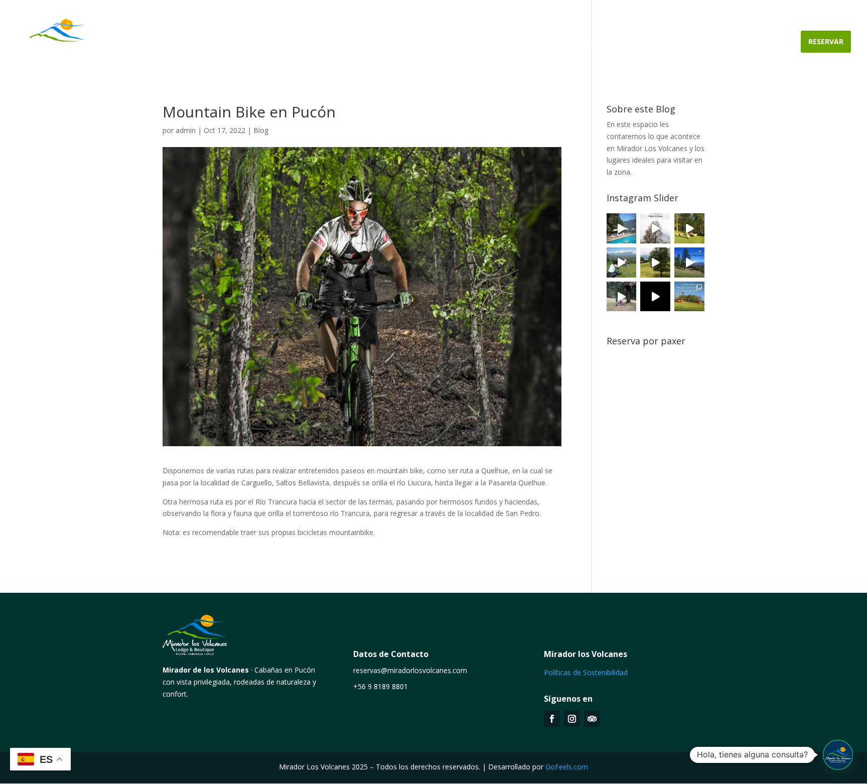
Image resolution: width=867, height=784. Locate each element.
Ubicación (609, 42)
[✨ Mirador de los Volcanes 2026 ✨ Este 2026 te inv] (655, 262)
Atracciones (753, 42)
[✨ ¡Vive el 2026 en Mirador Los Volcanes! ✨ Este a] (622, 228)
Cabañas (511, 42)
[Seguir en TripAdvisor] (592, 719)
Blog (260, 130)
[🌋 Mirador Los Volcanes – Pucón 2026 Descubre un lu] (689, 297)
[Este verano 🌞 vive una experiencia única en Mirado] (689, 262)
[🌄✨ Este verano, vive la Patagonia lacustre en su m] (689, 228)
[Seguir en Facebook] (552, 719)
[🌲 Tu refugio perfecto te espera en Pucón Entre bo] (655, 228)
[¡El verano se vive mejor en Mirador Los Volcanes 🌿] (622, 262)
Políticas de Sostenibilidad (586, 672)
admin (186, 130)
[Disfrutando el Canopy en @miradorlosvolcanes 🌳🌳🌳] (622, 297)
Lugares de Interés (678, 42)
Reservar (825, 41)
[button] (838, 755)
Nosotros (462, 42)
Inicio (418, 42)
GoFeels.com (566, 766)
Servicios (558, 42)
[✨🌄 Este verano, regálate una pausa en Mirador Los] (655, 297)
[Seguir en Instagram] (572, 719)
